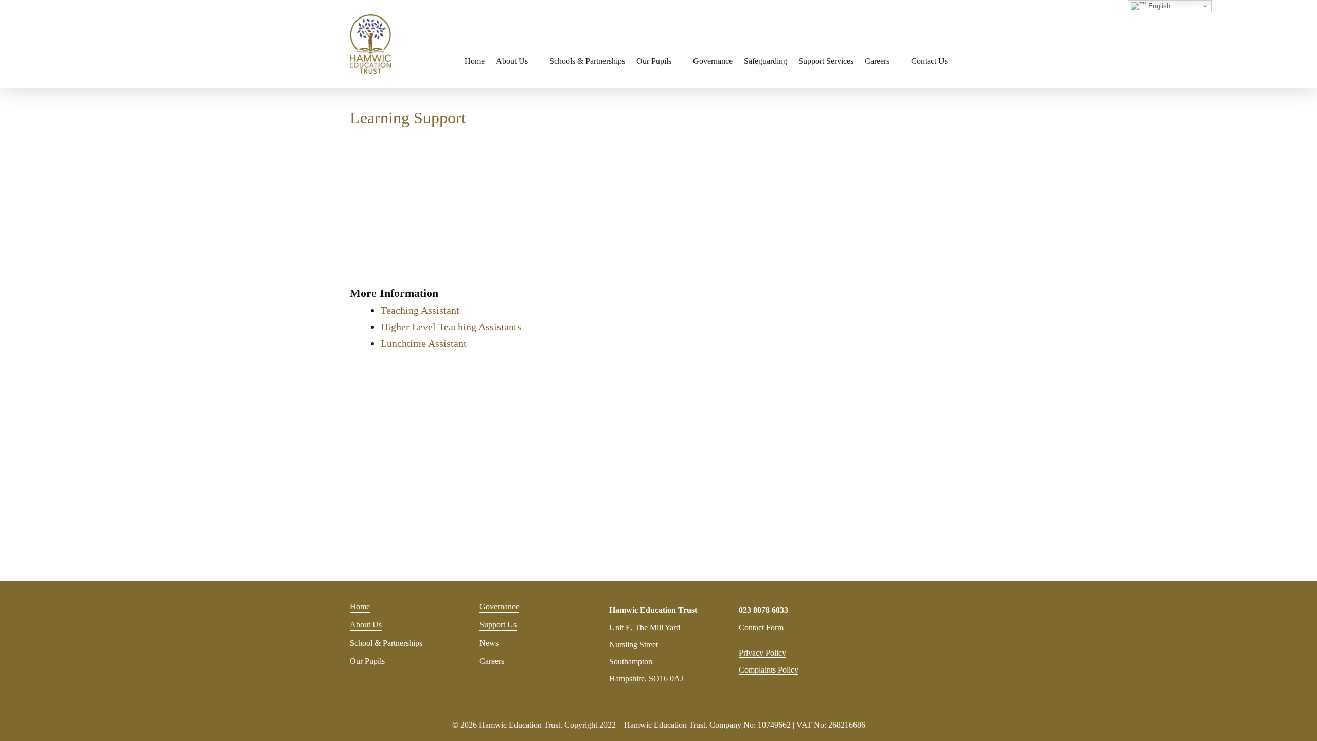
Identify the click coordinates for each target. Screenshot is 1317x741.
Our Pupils (367, 661)
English (1158, 6)
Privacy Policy (762, 652)
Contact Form (761, 627)
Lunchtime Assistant (424, 343)
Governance (499, 606)
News (489, 643)
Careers (491, 661)
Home (360, 606)
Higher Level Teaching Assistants (451, 326)
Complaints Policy (768, 669)
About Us (366, 624)
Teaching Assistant (420, 310)
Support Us (498, 624)
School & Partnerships (386, 643)
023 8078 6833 (763, 610)
